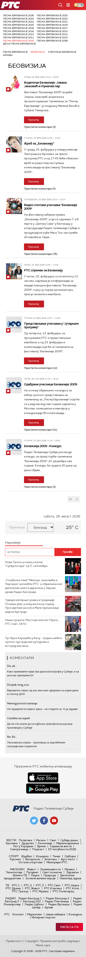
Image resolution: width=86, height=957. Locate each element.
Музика (70, 869)
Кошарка (42, 856)
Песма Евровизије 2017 (52, 28)
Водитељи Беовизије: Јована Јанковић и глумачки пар (45, 84)
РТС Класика (53, 888)
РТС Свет (54, 885)
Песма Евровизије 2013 (18, 34)
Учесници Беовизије (62, 51)
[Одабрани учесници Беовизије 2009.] (14, 385)
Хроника (12, 843)
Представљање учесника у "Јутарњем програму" (51, 325)
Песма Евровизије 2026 (18, 15)
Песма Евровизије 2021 (52, 21)
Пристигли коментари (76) (40, 254)
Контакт (18, 914)
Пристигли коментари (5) (40, 188)
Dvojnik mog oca (18, 684)
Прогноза (17, 527)
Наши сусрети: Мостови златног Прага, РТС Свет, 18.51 (31, 622)
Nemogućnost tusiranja (22, 703)
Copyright (31, 941)
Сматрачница (19, 849)
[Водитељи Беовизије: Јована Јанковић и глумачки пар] (14, 84)
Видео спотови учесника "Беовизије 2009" (50, 207)
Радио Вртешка (59, 904)
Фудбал (26, 856)
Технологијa (14, 872)
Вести (11, 840)
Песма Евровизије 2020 (18, 24)
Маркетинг (34, 914)
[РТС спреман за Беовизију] (14, 271)
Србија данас (69, 840)
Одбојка (70, 856)
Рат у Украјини (23, 846)
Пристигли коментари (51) (40, 429)
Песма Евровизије (15, 51)
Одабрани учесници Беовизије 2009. (51, 384)
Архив (49, 907)
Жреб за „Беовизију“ (39, 143)
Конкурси (75, 914)
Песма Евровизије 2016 (18, 31)
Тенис (57, 856)
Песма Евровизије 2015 (52, 31)
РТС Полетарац (63, 891)
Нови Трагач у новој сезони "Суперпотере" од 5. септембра (26, 564)
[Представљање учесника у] (14, 325)
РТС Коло (72, 888)
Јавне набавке (55, 914)
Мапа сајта (69, 927)
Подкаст (38, 849)
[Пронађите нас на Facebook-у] (44, 821)
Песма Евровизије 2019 (52, 24)
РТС (7, 914)
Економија (45, 843)
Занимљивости (50, 869)
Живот (31, 869)
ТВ (7, 885)
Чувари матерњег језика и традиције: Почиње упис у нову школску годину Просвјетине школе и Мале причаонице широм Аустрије (32, 606)
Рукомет (15, 859)
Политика (25, 840)
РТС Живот (32, 888)
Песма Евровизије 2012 (52, 34)
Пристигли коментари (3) (40, 127)
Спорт (14, 856)
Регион (41, 840)
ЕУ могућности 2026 (62, 849)
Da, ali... (12, 666)
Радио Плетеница (57, 901)
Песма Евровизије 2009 (18, 40)
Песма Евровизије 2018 (18, 28)
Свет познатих (52, 872)
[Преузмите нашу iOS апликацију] (43, 777)
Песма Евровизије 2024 (18, 18)
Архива (8, 55)
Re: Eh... (12, 737)
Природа (49, 875)
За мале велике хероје (40, 878)
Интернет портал (43, 917)
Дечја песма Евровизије (19, 43)
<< (70, 499)
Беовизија (38, 51)
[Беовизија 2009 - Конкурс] (14, 447)
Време (41, 846)
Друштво (28, 843)
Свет (53, 840)
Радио (10, 898)
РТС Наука (72, 885)
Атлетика (50, 859)
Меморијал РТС (56, 862)
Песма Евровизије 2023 (52, 18)
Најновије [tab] (13, 542)
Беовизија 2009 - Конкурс (43, 446)
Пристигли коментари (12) (40, 368)
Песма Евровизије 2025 (52, 15)
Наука (35, 875)
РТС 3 (40, 885)
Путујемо (32, 872)
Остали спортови (30, 862)
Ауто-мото (68, 859)
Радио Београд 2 (57, 898)
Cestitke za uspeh (18, 718)
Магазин (17, 869)
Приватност (14, 941)
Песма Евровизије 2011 (18, 37)
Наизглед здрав (70, 878)
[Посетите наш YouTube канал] (54, 821)
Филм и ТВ (20, 875)
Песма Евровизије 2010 (52, 37)
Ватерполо (32, 859)
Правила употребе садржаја (59, 941)
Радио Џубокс (34, 904)
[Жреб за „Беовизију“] (14, 144)
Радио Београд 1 (30, 898)
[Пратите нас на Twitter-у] (34, 821)
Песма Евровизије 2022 (18, 21)
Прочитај (33, 119)
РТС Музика (40, 891)
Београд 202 (32, 901)
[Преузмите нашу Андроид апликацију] (43, 788)
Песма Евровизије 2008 (52, 40)
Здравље (72, 872)
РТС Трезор (20, 891)
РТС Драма (13, 888)
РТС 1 (16, 885)
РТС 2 (28, 885)
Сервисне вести (61, 846)
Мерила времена (67, 843)
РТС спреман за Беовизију (43, 270)
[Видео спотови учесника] (14, 206)
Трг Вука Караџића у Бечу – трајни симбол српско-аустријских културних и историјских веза (33, 642)
